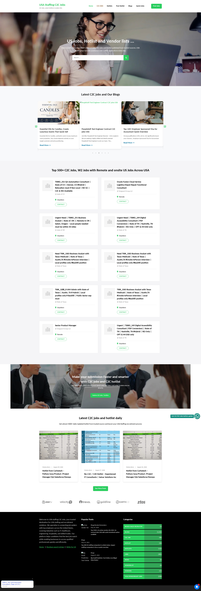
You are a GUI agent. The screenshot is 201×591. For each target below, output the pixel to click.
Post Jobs (156, 6)
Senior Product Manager (65, 326)
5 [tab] (105, 153)
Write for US (71, 547)
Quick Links (140, 6)
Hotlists (109, 6)
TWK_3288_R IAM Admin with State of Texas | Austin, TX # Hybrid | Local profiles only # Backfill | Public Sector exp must (73, 294)
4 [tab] (102, 153)
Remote (121, 197)
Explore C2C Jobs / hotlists (100, 395)
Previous (36, 126)
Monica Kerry (46, 467)
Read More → (45, 145)
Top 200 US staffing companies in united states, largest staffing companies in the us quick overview (98, 546)
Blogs (130, 6)
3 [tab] (99, 153)
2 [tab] (96, 153)
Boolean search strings (55, 547)
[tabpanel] (59, 125)
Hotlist (128, 543)
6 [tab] (108, 153)
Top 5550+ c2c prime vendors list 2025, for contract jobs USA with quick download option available (105, 532)
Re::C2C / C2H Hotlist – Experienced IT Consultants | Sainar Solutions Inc (100, 475)
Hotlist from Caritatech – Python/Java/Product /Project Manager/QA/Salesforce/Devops (56, 474)
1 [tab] (93, 153)
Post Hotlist (120, 6)
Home (91, 6)
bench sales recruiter (133, 526)
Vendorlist (97, 525)
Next (165, 126)
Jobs (126, 554)
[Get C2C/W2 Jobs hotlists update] (197, 416)
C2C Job (127, 537)
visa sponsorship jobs (133, 576)
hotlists (128, 548)
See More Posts (100, 488)
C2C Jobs (100, 6)
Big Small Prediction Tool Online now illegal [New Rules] (104, 559)
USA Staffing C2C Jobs (52, 5)
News (127, 560)
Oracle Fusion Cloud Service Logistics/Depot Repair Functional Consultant (131, 185)
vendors (104, 525)
